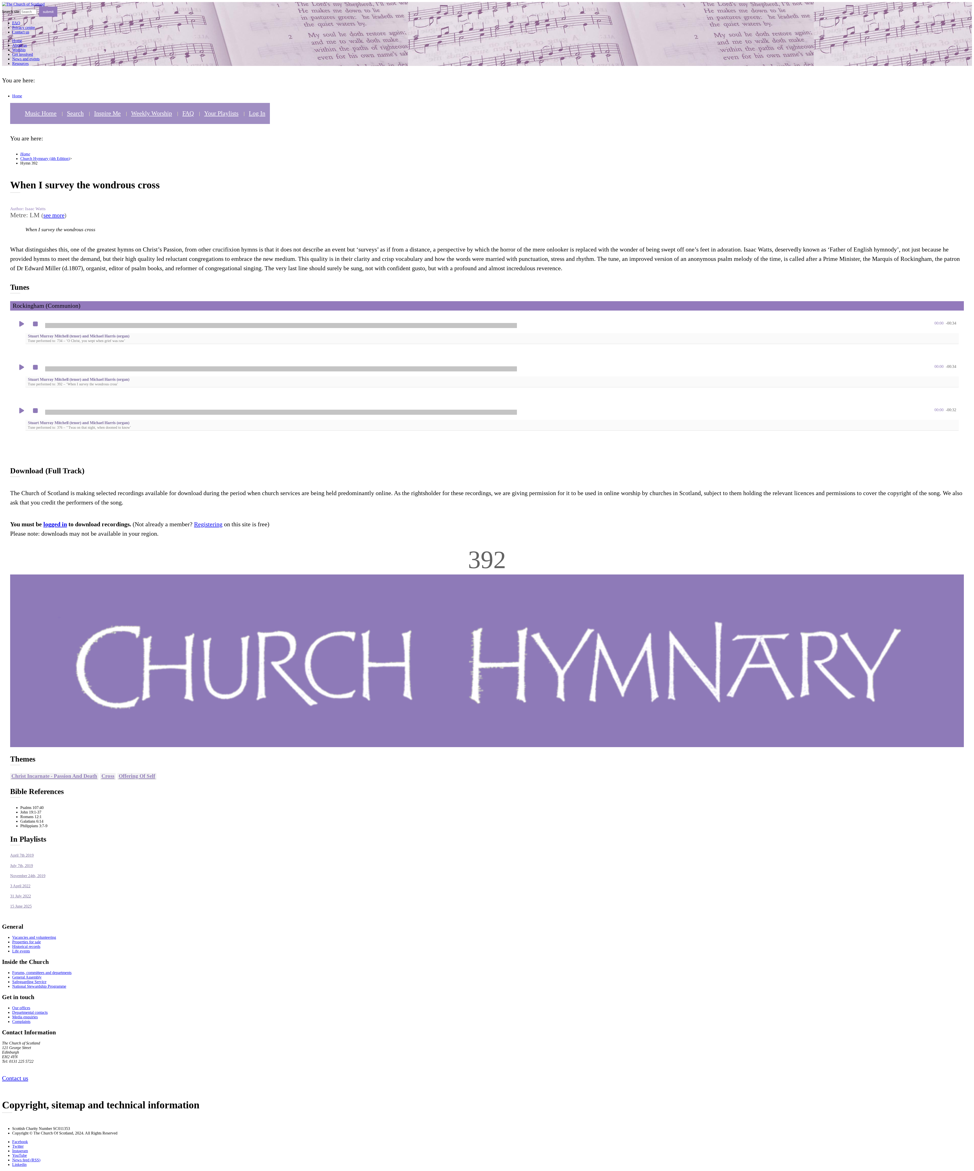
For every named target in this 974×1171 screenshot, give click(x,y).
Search (75, 113)
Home (17, 41)
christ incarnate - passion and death (54, 776)
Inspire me (107, 113)
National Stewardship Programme (39, 986)
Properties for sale (26, 942)
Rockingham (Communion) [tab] (46, 305)
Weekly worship (151, 113)
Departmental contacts (30, 1012)
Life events (21, 951)
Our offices (21, 1008)
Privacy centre (23, 27)
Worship (19, 50)
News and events (26, 59)
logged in (55, 524)
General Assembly (27, 977)
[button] (21, 324)
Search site (10, 11)
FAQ (188, 113)
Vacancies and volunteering (34, 937)
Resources (20, 63)
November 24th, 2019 (27, 876)
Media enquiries (25, 1017)
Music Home (41, 113)
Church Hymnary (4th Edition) (45, 158)
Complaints (21, 1021)
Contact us (20, 32)
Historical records (26, 946)
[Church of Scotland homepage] (23, 4)
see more (53, 215)
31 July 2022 (20, 896)
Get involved (22, 54)
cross (107, 776)
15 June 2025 (21, 906)
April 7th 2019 (22, 855)
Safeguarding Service (29, 982)
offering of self (137, 776)
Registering (208, 524)
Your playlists (221, 113)
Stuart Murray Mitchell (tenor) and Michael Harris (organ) (78, 338)
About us (19, 45)
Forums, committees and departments (42, 972)
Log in (257, 113)
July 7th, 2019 (21, 865)
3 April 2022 (20, 886)
